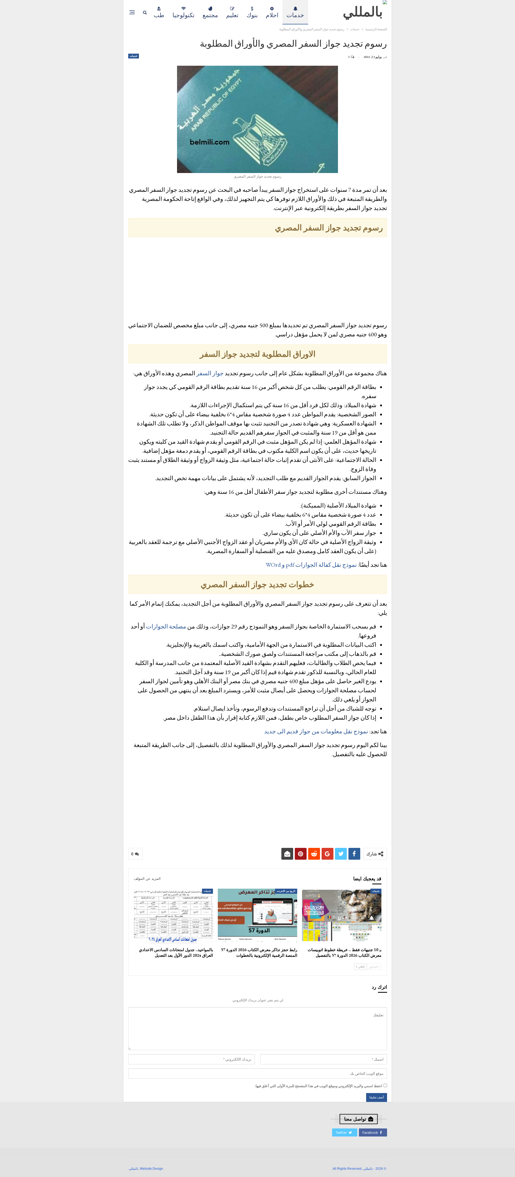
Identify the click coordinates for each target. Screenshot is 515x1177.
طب (159, 15)
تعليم (232, 15)
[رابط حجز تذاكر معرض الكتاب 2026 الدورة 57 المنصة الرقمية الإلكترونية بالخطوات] (257, 916)
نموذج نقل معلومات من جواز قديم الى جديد (316, 731)
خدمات (295, 15)
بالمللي (133, 1169)
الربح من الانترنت (286, 891)
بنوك (252, 15)
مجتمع (210, 15)
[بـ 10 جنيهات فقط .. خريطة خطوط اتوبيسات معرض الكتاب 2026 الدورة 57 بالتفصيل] (341, 916)
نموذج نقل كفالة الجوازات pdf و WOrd (311, 565)
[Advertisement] (257, 280)
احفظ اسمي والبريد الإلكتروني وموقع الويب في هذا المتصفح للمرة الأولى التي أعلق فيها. (318, 1086)
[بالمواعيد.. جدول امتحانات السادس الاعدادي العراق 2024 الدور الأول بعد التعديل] (173, 916)
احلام (272, 15)
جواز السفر (210, 373)
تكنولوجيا (183, 15)
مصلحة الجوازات (166, 626)
